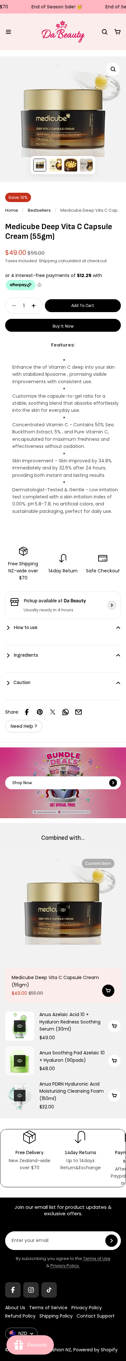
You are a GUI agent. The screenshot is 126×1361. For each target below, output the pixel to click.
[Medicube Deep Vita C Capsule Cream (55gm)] (63, 910)
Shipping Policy (56, 1316)
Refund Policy (20, 1316)
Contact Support (96, 1316)
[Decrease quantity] (12, 306)
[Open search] (104, 31)
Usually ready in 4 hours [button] (48, 610)
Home (11, 210)
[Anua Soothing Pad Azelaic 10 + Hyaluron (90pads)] (19, 1060)
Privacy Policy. (65, 1266)
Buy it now (63, 326)
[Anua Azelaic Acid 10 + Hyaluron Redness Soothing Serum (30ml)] (19, 1026)
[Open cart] (117, 31)
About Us (15, 1307)
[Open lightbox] (113, 69)
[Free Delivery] (29, 1150)
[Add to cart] (108, 991)
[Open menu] (8, 31)
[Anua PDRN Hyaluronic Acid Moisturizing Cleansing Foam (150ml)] (19, 1095)
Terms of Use (96, 1258)
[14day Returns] (80, 1150)
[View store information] (112, 605)
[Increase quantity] (35, 306)
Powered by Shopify (95, 1350)
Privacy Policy (86, 1307)
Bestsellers (39, 210)
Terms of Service (48, 1307)
